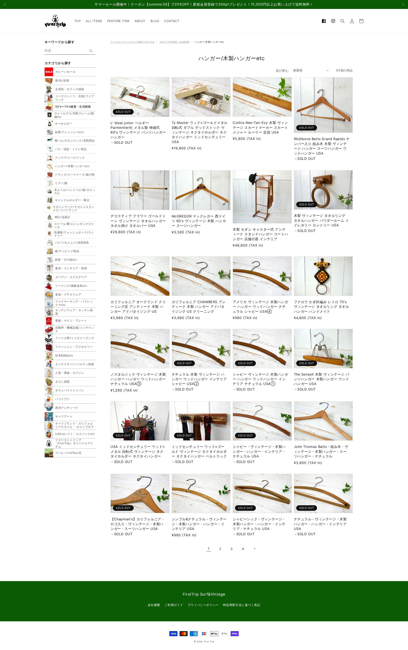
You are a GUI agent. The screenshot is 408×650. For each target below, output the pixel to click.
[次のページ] (254, 548)
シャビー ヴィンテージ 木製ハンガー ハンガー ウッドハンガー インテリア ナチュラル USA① (260, 379)
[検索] (91, 50)
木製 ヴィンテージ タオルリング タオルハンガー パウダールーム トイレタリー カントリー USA (321, 220)
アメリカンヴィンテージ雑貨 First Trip (132, 41)
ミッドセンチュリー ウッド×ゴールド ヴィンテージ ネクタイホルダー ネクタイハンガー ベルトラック (199, 451)
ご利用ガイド (173, 605)
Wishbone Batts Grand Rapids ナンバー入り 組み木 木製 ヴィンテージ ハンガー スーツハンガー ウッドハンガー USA (322, 146)
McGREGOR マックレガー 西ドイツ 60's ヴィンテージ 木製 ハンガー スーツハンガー (199, 221)
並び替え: (282, 70)
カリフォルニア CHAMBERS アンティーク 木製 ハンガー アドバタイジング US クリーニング (199, 307)
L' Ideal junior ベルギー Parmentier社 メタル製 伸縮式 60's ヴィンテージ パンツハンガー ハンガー (138, 130)
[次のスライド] (403, 4)
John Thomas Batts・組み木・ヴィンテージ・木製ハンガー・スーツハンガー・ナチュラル (321, 451)
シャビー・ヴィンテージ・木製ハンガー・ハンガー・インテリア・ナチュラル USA (259, 451)
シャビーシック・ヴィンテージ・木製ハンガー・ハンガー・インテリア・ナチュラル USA (259, 524)
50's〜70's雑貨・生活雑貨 (175, 41)
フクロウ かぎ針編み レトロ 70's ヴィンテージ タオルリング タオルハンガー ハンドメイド (321, 307)
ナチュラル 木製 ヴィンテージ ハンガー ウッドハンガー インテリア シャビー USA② (199, 379)
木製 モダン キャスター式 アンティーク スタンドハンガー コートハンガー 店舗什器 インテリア (260, 234)
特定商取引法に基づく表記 (241, 605)
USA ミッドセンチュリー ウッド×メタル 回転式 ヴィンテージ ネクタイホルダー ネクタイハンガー (137, 451)
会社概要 (154, 605)
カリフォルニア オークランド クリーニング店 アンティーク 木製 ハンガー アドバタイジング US (138, 307)
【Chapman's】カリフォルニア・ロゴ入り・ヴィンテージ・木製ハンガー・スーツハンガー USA (137, 524)
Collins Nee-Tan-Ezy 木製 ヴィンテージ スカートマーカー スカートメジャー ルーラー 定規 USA (260, 127)
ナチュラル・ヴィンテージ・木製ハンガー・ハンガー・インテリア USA (320, 524)
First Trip (209, 641)
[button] (342, 21)
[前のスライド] (4, 4)
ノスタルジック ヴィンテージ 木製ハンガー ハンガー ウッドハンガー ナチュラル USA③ (138, 379)
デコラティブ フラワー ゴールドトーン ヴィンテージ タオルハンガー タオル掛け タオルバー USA (138, 221)
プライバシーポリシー (203, 605)
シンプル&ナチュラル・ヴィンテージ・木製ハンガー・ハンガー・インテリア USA (199, 524)
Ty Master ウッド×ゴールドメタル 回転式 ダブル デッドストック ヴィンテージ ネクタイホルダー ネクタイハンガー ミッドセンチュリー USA (200, 132)
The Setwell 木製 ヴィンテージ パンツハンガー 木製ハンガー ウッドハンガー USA (321, 379)
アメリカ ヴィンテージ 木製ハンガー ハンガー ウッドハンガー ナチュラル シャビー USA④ (260, 307)
